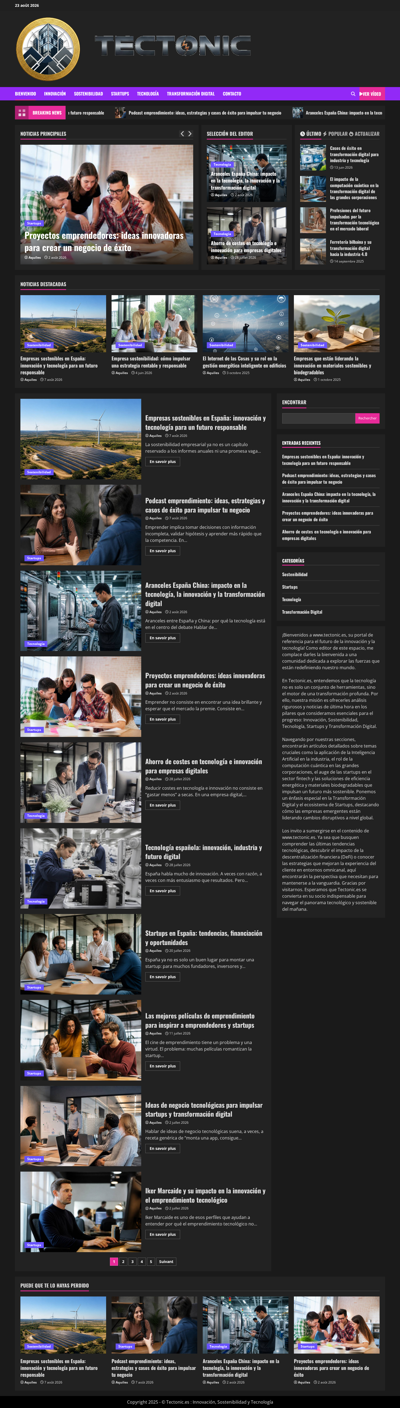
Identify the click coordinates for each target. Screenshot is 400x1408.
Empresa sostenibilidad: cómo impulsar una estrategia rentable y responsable (151, 362)
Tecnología (148, 93)
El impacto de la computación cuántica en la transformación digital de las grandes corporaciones (313, 189)
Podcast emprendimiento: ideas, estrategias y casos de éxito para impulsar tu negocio (128, 112)
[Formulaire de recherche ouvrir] (353, 94)
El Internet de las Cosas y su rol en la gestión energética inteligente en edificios (244, 362)
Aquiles (43, 257)
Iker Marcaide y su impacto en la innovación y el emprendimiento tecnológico (80, 1212)
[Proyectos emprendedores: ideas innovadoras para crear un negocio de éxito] (337, 1325)
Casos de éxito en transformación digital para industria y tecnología (313, 158)
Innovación (55, 93)
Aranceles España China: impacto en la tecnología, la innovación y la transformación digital (309, 112)
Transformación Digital (191, 93)
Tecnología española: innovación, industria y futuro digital (80, 868)
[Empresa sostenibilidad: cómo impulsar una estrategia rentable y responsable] (154, 323)
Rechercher (367, 418)
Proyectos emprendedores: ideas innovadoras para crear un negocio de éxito (80, 696)
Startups (120, 93)
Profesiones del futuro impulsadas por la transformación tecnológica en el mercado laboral (313, 220)
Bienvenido (25, 93)
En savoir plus (165, 462)
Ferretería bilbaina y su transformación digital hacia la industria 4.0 (313, 251)
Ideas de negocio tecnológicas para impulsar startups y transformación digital (80, 1126)
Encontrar (294, 402)
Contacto (232, 93)
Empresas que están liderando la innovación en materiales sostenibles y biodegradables (332, 365)
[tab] (310, 134)
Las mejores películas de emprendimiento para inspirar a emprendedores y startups (80, 1040)
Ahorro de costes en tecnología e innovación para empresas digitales (246, 246)
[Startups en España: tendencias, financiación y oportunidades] (115, 204)
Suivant (166, 1261)
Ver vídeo (372, 94)
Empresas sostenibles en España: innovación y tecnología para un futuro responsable (59, 365)
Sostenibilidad (88, 93)
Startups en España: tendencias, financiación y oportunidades (114, 241)
